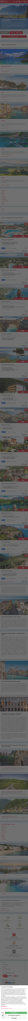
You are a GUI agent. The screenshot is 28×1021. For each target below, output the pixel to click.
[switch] (3, 1015)
